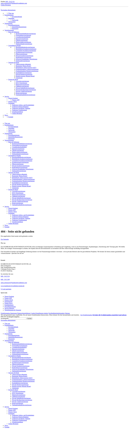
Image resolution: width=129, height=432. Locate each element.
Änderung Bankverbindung (20, 217)
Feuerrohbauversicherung (19, 145)
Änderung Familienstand (19, 220)
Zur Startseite (5, 239)
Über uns (7, 123)
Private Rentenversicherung (20, 184)
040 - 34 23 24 (10, 1)
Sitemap (67, 313)
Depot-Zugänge (13, 208)
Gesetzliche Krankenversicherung (22, 160)
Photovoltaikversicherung (19, 152)
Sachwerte (11, 130)
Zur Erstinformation (86, 315)
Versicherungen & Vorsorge (13, 310)
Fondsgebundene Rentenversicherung (23, 181)
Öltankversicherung (18, 150)
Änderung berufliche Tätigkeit (21, 218)
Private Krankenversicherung (20, 166)
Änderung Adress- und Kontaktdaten (23, 215)
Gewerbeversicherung (18, 191)
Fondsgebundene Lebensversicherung (23, 179)
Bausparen (11, 138)
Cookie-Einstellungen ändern (39, 313)
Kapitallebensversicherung (20, 183)
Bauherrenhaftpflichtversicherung (22, 143)
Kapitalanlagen (9, 125)
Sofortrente (15, 188)
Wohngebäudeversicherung (20, 154)
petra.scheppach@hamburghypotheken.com (14, 3)
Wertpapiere (11, 132)
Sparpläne (11, 128)
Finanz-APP (12, 210)
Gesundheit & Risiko (14, 155)
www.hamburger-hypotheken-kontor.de (12, 286)
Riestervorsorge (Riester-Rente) (21, 186)
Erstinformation (5, 313)
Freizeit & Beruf (13, 189)
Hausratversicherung (18, 149)
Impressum (13, 313)
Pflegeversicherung (18, 164)
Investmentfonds (13, 126)
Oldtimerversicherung (18, 196)
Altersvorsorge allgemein (19, 174)
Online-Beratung (6, 5)
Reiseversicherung (17, 203)
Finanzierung (8, 133)
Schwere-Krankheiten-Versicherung (22, 169)
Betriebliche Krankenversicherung (22, 159)
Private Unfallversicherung (20, 201)
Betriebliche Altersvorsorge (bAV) (22, 177)
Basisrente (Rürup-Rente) (19, 176)
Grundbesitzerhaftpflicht (19, 147)
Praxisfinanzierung (13, 135)
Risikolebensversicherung (19, 167)
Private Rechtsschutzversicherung (22, 200)
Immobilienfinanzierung (15, 137)
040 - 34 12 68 (5, 279)
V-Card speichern (6, 289)
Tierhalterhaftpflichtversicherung (21, 205)
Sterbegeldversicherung (19, 171)
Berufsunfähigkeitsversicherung (21, 157)
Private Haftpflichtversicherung (21, 198)
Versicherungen (9, 140)
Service (7, 206)
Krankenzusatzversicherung (20, 162)
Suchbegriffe (4, 318)
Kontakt (7, 227)
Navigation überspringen (8, 10)
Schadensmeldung (17, 222)
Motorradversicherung (18, 194)
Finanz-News (9, 303)
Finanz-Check (12, 211)
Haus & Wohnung (13, 142)
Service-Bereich (9, 308)
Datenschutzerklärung (23, 313)
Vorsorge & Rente (13, 172)
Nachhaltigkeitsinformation (56, 313)
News (6, 225)
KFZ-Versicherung (17, 193)
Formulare (11, 213)
